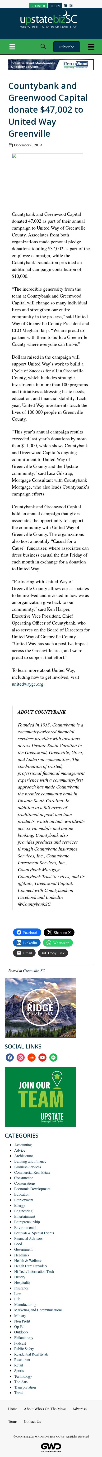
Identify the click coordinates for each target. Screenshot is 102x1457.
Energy (19, 1205)
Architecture (23, 1155)
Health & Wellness (28, 1260)
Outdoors (21, 1331)
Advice (19, 1150)
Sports (19, 1370)
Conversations (24, 1183)
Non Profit (22, 1320)
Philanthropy (23, 1337)
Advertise (79, 1408)
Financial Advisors (28, 1238)
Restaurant (22, 1359)
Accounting (23, 1144)
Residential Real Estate (31, 1353)
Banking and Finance (30, 1161)
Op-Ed (19, 1326)
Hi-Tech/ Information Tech (34, 1271)
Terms (12, 1421)
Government (23, 1249)
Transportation (25, 1387)
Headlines (21, 1254)
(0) (70, 5)
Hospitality (22, 1282)
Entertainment (24, 1216)
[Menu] (12, 46)
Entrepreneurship (27, 1221)
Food (18, 1243)
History (19, 1276)
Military (20, 1315)
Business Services (27, 1166)
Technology (23, 1376)
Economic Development (32, 1188)
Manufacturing (25, 1304)
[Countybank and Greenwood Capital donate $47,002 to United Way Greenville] (49, 178)
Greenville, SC (34, 970)
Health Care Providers (30, 1265)
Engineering (23, 1210)
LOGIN (55, 6)
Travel (18, 1392)
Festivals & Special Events (34, 1232)
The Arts (21, 1381)
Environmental (25, 1227)
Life (17, 1298)
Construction (23, 1177)
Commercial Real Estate (32, 1172)
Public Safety (24, 1348)
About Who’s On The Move (45, 1408)
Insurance (21, 1287)
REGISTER (38, 6)
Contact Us (32, 1421)
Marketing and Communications (38, 1309)
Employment (23, 1199)
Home (12, 1408)
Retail (18, 1364)
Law (17, 1293)
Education (21, 1194)
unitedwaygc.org (27, 684)
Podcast (20, 1343)
